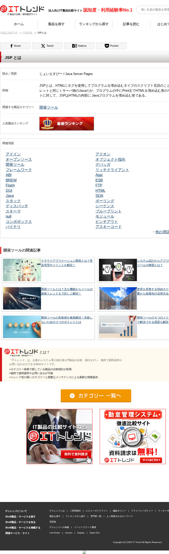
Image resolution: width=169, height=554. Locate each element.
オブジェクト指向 (110, 159)
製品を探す (56, 24)
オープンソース (19, 159)
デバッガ (103, 164)
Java (10, 196)
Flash (10, 185)
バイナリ (13, 227)
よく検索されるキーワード (120, 516)
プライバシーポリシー (142, 510)
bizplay (80, 533)
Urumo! (68, 533)
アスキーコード (109, 227)
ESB (99, 180)
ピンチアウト (107, 222)
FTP (99, 185)
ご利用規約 (75, 510)
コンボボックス (19, 222)
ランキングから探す (94, 24)
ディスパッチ (17, 206)
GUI (9, 190)
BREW (11, 180)
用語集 (53, 521)
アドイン (13, 154)
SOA (99, 196)
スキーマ (13, 211)
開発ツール (48, 107)
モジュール (105, 216)
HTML (100, 190)
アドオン (103, 154)
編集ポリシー (119, 510)
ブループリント (109, 211)
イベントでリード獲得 (85, 527)
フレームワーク (19, 170)
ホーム (19, 24)
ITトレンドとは (57, 510)
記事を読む (131, 24)
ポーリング (105, 201)
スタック (13, 201)
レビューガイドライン (97, 510)
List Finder (55, 533)
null (8, 216)
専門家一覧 (95, 516)
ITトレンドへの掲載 (59, 527)
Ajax (99, 175)
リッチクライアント (112, 170)
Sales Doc (95, 533)
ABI (9, 175)
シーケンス (105, 206)
